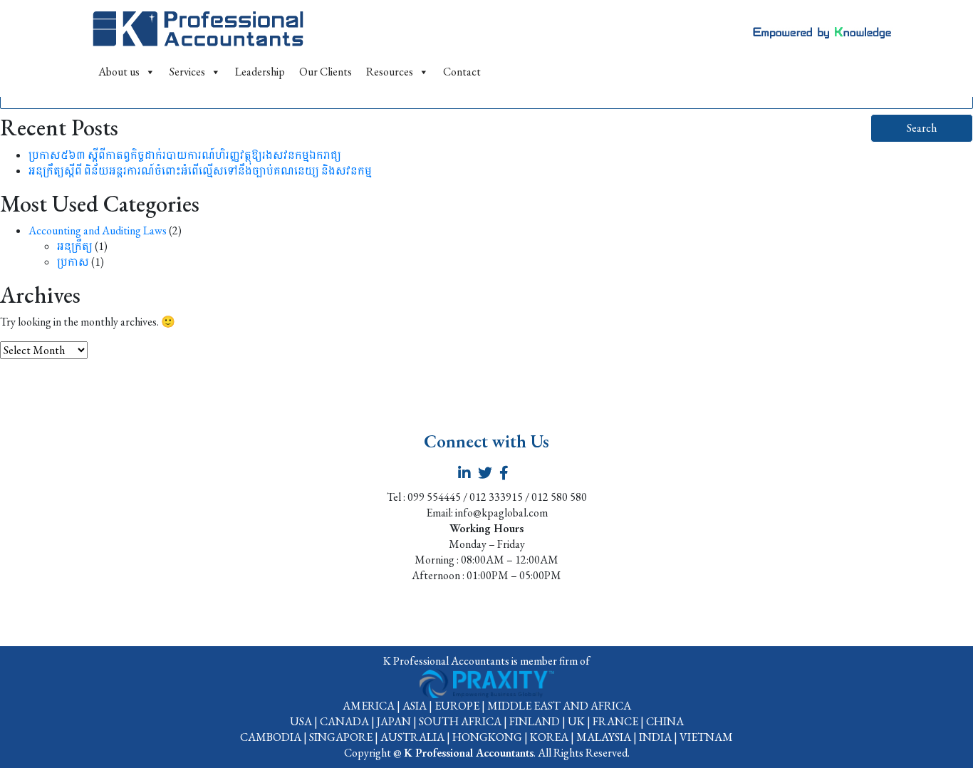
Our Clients (325, 71)
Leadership (260, 71)
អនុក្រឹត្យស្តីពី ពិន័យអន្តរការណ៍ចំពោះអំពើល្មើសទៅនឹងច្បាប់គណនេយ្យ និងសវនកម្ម (200, 170)
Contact (462, 71)
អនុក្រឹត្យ (75, 246)
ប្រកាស (73, 261)
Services (187, 71)
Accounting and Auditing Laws (97, 230)
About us (119, 71)
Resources (389, 71)
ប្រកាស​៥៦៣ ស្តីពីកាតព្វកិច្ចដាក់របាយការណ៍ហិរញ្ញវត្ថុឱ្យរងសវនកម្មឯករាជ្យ (184, 154)
